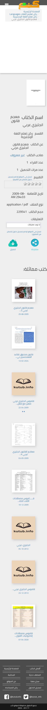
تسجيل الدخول (35, 687)
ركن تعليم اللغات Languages (23, 14)
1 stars (25, 183)
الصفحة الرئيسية (32, 11)
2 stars (29, 183)
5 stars (40, 183)
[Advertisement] (23, 47)
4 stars (36, 183)
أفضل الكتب (35, 668)
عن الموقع (11, 681)
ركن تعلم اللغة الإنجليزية (25, 16)
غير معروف (17, 155)
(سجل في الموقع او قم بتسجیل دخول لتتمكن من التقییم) (20, 178)
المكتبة (11, 674)
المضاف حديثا (35, 674)
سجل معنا (35, 681)
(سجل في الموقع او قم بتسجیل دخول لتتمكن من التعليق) (24, 233)
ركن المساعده (11, 687)
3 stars (32, 183)
